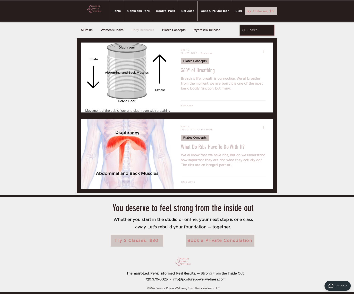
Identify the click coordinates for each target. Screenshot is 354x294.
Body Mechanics (143, 30)
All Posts (87, 30)
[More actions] (265, 51)
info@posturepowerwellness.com (199, 279)
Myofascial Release (207, 30)
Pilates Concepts (174, 30)
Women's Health (112, 30)
